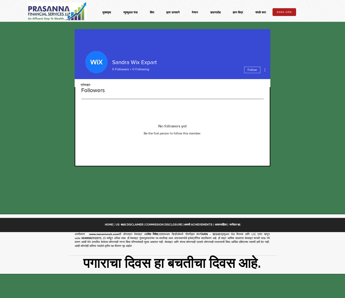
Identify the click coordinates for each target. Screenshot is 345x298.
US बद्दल (120, 224)
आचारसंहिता (221, 224)
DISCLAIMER (135, 224)
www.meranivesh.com (104, 234)
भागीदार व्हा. (235, 224)
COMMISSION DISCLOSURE (164, 224)
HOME (109, 224)
